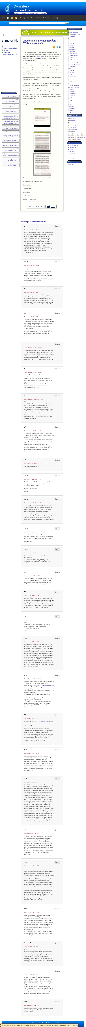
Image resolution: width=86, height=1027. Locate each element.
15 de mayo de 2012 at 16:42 (32, 782)
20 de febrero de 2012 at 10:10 (32, 678)
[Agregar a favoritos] (16, 18)
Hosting (71, 156)
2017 (84, 134)
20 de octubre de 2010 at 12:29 (32, 463)
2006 (79, 139)
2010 (79, 137)
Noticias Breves (73, 81)
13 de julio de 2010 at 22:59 (31, 230)
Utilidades (72, 108)
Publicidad (72, 95)
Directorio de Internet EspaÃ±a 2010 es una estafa (39, 42)
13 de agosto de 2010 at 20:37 (32, 292)
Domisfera (21, 6)
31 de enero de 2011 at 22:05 (32, 575)
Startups (72, 102)
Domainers (72, 51)
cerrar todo (75, 32)
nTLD (71, 83)
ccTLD (71, 38)
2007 (75, 139)
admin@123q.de (30, 196)
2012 (70, 137)
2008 (70, 139)
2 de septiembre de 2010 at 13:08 (33, 347)
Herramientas (73, 76)
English (71, 59)
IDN (71, 78)
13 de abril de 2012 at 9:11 (31, 718)
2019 (75, 134)
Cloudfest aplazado (10, 131)
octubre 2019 (72, 127)
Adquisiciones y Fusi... (75, 34)
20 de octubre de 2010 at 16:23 (32, 479)
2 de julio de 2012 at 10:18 (31, 974)
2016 (70, 135)
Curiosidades (73, 43)
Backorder (72, 36)
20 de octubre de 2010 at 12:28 (32, 431)
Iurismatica (72, 158)
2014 (79, 135)
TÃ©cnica (72, 106)
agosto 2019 (72, 131)
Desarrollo (72, 45)
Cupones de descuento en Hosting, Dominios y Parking (30, 13)
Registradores (73, 97)
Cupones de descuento (32, 1022)
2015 (75, 135)
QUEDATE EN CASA (11, 96)
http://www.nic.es (28, 563)
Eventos (72, 70)
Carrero (71, 149)
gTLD (71, 74)
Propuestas (72, 93)
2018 (79, 134)
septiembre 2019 (73, 129)
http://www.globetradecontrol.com (45, 685)
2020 (70, 134)
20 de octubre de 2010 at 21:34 (32, 503)
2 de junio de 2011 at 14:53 (31, 595)
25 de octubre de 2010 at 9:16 (32, 532)
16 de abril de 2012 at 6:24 (31, 753)
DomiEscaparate (74, 53)
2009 (84, 137)
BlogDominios (73, 147)
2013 (84, 135)
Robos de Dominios (74, 98)
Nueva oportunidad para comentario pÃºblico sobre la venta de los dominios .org (11, 116)
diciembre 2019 (73, 124)
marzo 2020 (72, 118)
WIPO (71, 112)
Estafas (25, 47)
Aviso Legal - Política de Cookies (47, 1022)
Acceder (71, 164)
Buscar (67, 23)
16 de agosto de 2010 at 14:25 (32, 316)
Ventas (71, 110)
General (72, 72)
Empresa (72, 57)
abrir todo (70, 32)
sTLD (71, 104)
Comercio (72, 40)
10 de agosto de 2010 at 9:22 (32, 265)
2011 (75, 137)
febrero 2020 (72, 120)
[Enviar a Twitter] (56, 47)
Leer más (69, 1025)
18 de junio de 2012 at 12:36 (31, 866)
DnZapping (72, 49)
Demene (72, 151)
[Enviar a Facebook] (59, 47)
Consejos (72, 41)
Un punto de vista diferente (28, 10)
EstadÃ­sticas (73, 66)
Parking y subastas (74, 87)
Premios (72, 91)
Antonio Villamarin (74, 145)
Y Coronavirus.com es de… (10, 140)
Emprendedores (74, 55)
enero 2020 (72, 122)
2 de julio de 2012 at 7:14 (31, 946)
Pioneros (72, 89)
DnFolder (72, 47)
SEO (71, 100)
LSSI (58, 1022)
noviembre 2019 (73, 125)
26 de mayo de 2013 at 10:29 (32, 1005)
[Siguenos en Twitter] (8, 18)
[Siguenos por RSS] (12, 18)
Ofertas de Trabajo (74, 85)
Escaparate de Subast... (76, 62)
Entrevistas (72, 60)
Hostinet (72, 155)
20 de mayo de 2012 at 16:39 (32, 833)
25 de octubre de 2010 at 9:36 (32, 553)
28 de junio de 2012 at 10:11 (31, 912)
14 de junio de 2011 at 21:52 (31, 641)
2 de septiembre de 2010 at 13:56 (33, 372)
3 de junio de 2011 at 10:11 (31, 620)
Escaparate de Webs (75, 64)
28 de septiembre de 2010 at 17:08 (33, 399)
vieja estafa (41, 56)
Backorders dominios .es (43, 18)
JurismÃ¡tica (73, 79)
